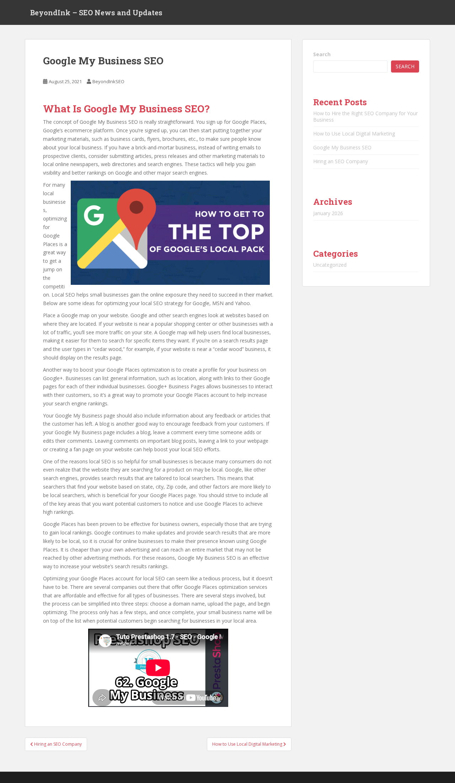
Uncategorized (330, 264)
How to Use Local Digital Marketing (354, 133)
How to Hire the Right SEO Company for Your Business (365, 116)
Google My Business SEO (342, 147)
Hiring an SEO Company (340, 161)
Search (322, 54)
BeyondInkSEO (108, 81)
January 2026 (328, 213)
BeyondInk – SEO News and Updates (96, 12)
